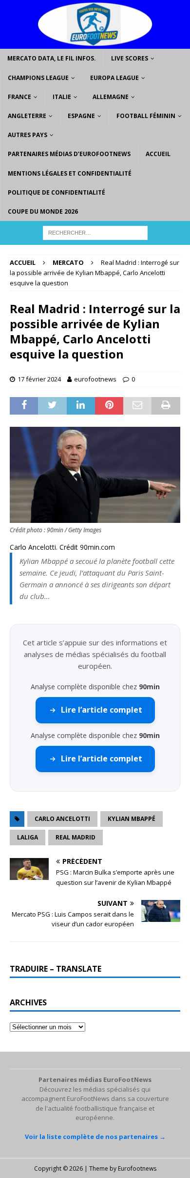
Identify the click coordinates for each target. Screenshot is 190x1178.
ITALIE (62, 97)
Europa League (114, 78)
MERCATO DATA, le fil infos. (51, 58)
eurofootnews (95, 379)
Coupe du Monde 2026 (43, 211)
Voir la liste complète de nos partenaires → (95, 1136)
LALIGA (27, 837)
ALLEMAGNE (111, 97)
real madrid (75, 837)
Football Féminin (145, 116)
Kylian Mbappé (131, 819)
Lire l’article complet (101, 709)
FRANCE (19, 97)
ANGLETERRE (27, 116)
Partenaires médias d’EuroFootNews (69, 154)
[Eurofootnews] (95, 43)
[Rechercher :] (95, 232)
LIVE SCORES (129, 58)
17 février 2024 (39, 379)
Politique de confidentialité (56, 192)
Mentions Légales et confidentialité (70, 173)
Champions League (38, 78)
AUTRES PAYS (27, 135)
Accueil (158, 154)
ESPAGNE (81, 116)
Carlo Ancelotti (62, 819)
